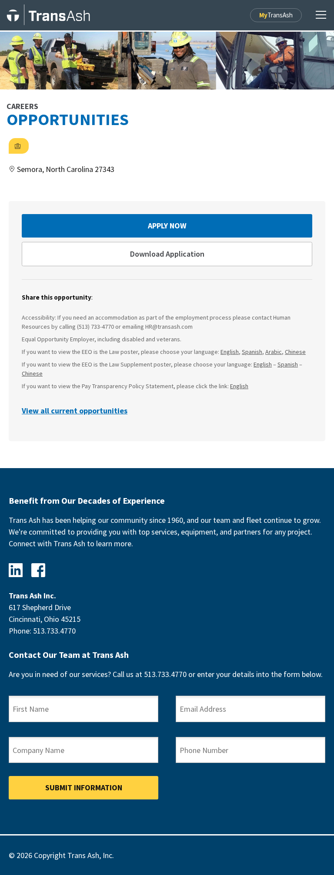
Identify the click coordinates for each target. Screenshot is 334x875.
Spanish (252, 352)
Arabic (273, 352)
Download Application (167, 254)
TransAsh (276, 15)
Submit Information (83, 787)
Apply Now (167, 226)
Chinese (295, 352)
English (229, 352)
